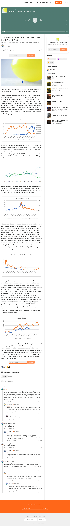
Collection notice (41, 516)
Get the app (42, 519)
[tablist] (7, 376)
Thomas (6, 461)
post (14, 89)
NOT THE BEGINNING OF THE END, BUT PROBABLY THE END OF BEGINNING (60, 108)
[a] (49, 78)
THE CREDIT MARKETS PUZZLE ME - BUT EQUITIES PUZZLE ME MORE (60, 114)
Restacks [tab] (10, 376)
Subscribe (58, 2)
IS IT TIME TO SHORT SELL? (59, 76)
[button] (25, 20)
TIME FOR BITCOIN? (57, 101)
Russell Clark (8, 44)
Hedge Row (7, 423)
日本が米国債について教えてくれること (60, 83)
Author (8, 405)
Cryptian (11, 416)
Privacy (31, 516)
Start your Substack (31, 519)
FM (5, 389)
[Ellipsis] (42, 389)
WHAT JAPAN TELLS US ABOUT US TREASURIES (60, 89)
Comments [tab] (4, 376)
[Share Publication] (53, 2)
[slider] (35, 31)
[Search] (50, 2)
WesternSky (7, 444)
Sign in (66, 2)
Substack (28, 523)
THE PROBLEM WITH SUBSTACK (57, 95)
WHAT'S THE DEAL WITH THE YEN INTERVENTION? (60, 121)
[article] (57, 78)
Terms (35, 516)
